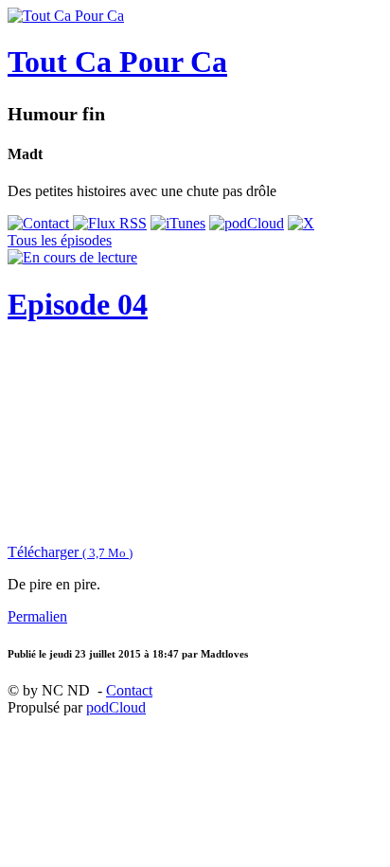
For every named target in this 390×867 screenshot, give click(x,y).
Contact (129, 690)
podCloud (116, 707)
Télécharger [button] (70, 552)
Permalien (37, 616)
